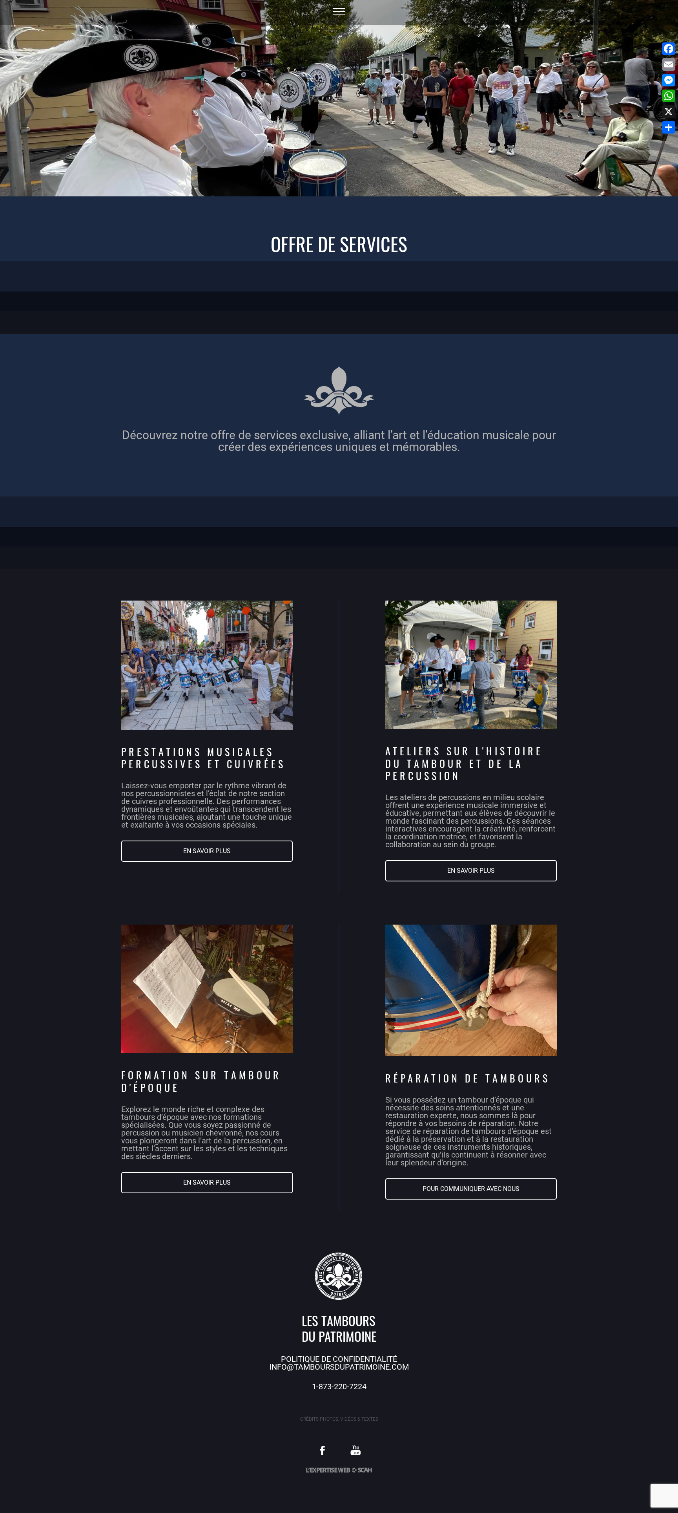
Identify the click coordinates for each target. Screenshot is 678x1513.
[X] (668, 111)
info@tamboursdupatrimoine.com (339, 1367)
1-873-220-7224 (339, 1386)
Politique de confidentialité (339, 1359)
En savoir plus (207, 851)
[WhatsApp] (668, 96)
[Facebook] (668, 49)
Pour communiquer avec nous (471, 1188)
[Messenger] (668, 80)
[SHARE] (668, 127)
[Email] (668, 64)
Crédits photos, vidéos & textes (339, 1419)
